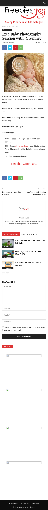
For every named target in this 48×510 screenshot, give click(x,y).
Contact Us (35, 503)
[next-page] (7, 273)
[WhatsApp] (20, 47)
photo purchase (21, 146)
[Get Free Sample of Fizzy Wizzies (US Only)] (8, 243)
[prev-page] (3, 273)
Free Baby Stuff (14, 26)
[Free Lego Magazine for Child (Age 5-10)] (8, 254)
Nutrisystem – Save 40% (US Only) (11, 193)
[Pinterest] (15, 47)
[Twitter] (10, 47)
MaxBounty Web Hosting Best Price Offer (36, 193)
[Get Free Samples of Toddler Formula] (8, 265)
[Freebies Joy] (24, 15)
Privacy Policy (13, 503)
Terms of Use (24, 503)
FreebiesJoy (24, 218)
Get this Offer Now (24, 163)
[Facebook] (4, 47)
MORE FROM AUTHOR (29, 234)
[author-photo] (24, 215)
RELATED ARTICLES (11, 234)
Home (4, 26)
